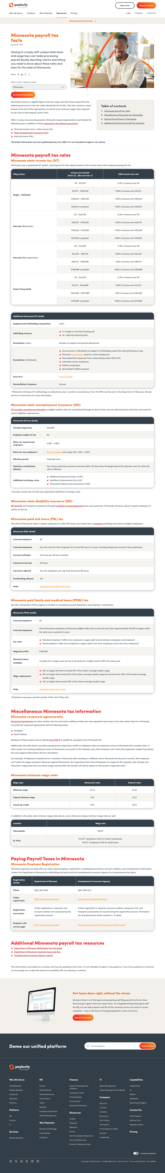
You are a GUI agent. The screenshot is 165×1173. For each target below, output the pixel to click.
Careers (103, 1107)
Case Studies (44, 1133)
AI (130, 1090)
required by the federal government (61, 123)
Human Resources (46, 1094)
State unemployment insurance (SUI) (31, 132)
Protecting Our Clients (109, 1128)
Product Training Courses (79, 1144)
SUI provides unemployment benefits (28, 409)
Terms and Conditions (137, 1161)
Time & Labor (44, 1098)
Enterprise (13, 1094)
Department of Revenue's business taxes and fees (37, 951)
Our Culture (104, 1120)
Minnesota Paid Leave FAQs (52, 689)
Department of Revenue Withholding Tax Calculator (38, 948)
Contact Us (151, 13)
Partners (13, 1102)
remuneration (77, 354)
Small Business (15, 1085)
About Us (103, 1103)
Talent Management (47, 1115)
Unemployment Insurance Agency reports (33, 955)
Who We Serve (16, 1079)
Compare (43, 1137)
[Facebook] (21, 1161)
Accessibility (151, 1161)
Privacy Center (123, 1161)
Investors (103, 1111)
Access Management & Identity (112, 1090)
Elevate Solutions (16, 1137)
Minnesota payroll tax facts (81, 21)
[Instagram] (37, 1161)
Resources (75, 1112)
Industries (13, 1098)
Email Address (98, 1046)
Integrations (135, 1085)
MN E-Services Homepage (46, 899)
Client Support (136, 1116)
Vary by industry (54, 451)
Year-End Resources (77, 1140)
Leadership (104, 1137)
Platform (14, 1109)
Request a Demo (136, 1124)
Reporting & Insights (138, 1102)
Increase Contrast (148, 1153)
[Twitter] (16, 1161)
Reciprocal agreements (22, 721)
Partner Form (135, 1120)
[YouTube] (32, 1161)
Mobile (132, 1094)
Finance (12, 1120)
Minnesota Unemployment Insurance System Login (101, 924)
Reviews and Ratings (48, 1128)
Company (139, 13)
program (98, 523)
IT (10, 1124)
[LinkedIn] (10, 1161)
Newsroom (104, 1116)
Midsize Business (16, 1090)
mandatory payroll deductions (69, 505)
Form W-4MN (65, 376)
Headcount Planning (77, 1105)
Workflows (134, 1098)
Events (72, 1131)
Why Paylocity (46, 1122)
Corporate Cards (76, 1092)
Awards (103, 1133)
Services (13, 1131)
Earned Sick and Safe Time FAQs (55, 586)
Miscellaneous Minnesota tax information (123, 114)
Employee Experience (48, 1111)
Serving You (104, 1124)
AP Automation (75, 1097)
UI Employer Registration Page (92, 899)
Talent (42, 1102)
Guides (72, 1118)
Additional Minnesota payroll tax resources (124, 123)
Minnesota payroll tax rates (117, 110)
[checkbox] (136, 1153)
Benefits (42, 1107)
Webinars (73, 1127)
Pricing (133, 1131)
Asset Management (108, 1085)
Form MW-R (54, 739)
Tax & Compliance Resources (81, 1135)
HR (10, 1116)
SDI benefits (16, 505)
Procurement (74, 1101)
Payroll (42, 1085)
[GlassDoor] (27, 1161)
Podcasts (73, 1123)
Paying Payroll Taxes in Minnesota (120, 119)
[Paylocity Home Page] (18, 5)
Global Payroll (45, 1090)
